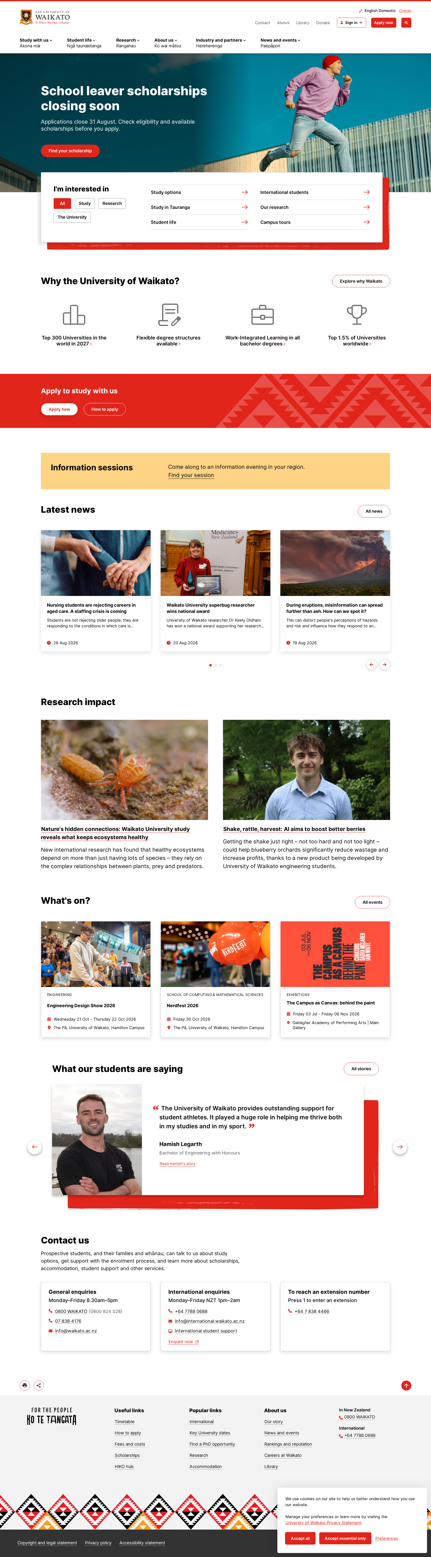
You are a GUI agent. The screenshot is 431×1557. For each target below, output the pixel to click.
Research (112, 203)
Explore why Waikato (361, 281)
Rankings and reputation (288, 1444)
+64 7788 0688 (191, 1311)
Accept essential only (345, 1538)
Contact (262, 22)
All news (374, 511)
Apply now (383, 22)
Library (302, 22)
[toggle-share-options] (39, 1386)
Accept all (300, 1538)
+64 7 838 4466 (312, 1311)
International (202, 1421)
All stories (361, 1068)
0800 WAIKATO (71, 1311)
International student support (206, 1330)
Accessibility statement (142, 1542)
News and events (281, 1432)
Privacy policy (98, 1542)
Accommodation (206, 1466)
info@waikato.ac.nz (76, 1330)
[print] (25, 1386)
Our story (273, 1421)
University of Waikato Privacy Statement (323, 1522)
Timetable (124, 1421)
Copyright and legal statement (47, 1542)
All (62, 203)
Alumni (283, 22)
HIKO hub (124, 1466)
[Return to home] (51, 1416)
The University (72, 217)
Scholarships (127, 1455)
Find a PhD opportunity (212, 1444)
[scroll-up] (406, 1386)
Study (85, 203)
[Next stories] (384, 664)
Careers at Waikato (283, 1455)
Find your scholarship (70, 150)
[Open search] (406, 23)
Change (405, 10)
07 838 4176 (68, 1321)
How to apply (105, 409)
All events (372, 902)
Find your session (191, 475)
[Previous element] (400, 1147)
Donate (323, 22)
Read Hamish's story (177, 1163)
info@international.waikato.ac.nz (210, 1321)
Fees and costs (130, 1444)
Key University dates (210, 1432)
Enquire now (181, 1341)
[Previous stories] (371, 664)
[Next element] (34, 1147)
